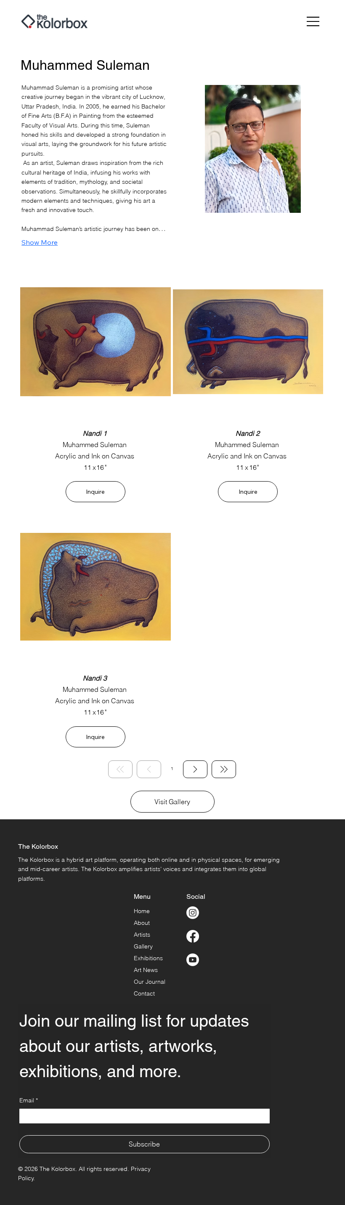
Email (28, 1100)
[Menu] (313, 21)
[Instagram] (192, 912)
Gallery (143, 946)
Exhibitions (148, 958)
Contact (144, 993)
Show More (39, 242)
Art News (146, 970)
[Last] (224, 769)
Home (142, 911)
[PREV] (149, 769)
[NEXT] (195, 769)
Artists (142, 934)
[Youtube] (192, 959)
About (142, 923)
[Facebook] (192, 936)
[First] (120, 769)
